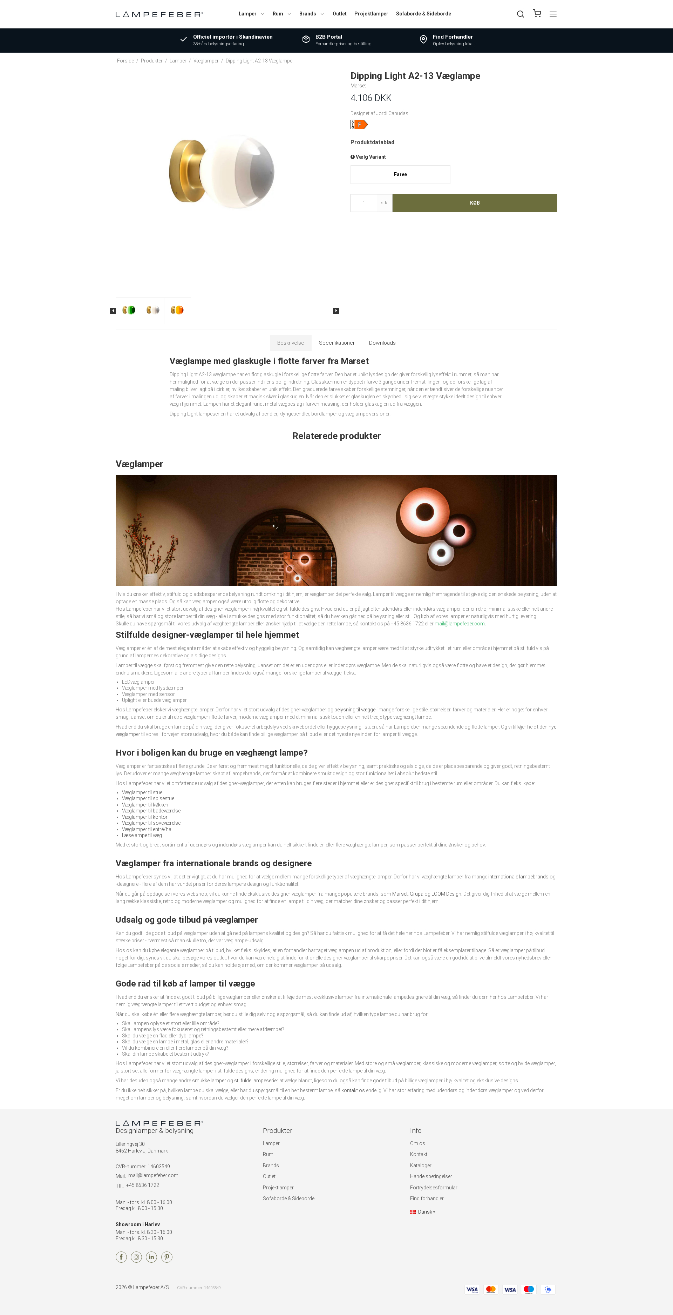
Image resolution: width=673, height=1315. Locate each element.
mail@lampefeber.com (153, 1175)
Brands (307, 13)
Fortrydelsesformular (433, 1187)
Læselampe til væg (142, 835)
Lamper (248, 13)
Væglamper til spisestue (148, 798)
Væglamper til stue (142, 792)
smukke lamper (209, 1080)
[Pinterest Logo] (166, 1261)
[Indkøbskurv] (537, 14)
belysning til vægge (354, 709)
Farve (400, 174)
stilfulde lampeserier (256, 1080)
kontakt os (353, 1090)
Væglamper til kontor (145, 817)
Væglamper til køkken (145, 805)
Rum (278, 13)
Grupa (416, 894)
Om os (417, 1143)
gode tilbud (385, 1080)
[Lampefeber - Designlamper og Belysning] (159, 14)
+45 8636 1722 (142, 1185)
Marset (400, 894)
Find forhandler (427, 1198)
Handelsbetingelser (431, 1176)
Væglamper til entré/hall (148, 829)
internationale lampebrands (518, 876)
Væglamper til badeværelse (151, 810)
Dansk (425, 1212)
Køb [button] (475, 203)
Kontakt (418, 1154)
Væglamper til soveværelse (151, 823)
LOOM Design (446, 894)
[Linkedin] (151, 1261)
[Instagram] (136, 1261)
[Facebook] (121, 1261)
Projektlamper (371, 13)
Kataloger (420, 1165)
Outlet (340, 13)
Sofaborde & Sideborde (423, 13)
